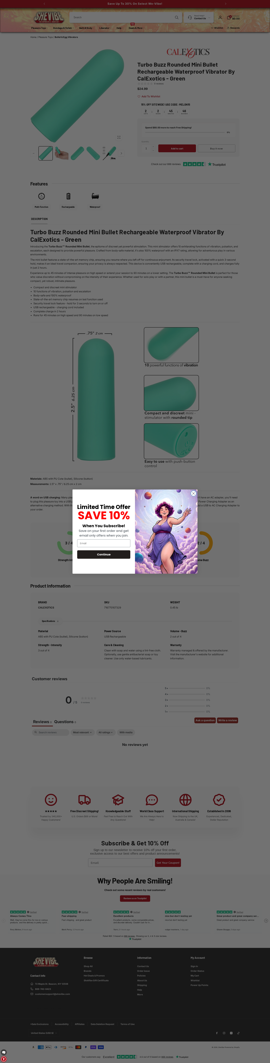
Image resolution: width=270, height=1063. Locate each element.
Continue (104, 554)
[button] (4, 1052)
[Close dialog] (193, 493)
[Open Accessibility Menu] (4, 1059)
